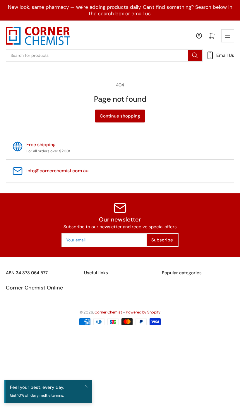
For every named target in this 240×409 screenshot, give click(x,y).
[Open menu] (227, 35)
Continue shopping (120, 116)
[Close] (86, 386)
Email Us (225, 55)
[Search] (194, 55)
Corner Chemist (108, 312)
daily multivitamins (46, 395)
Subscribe (162, 240)
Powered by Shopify (143, 312)
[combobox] (104, 55)
